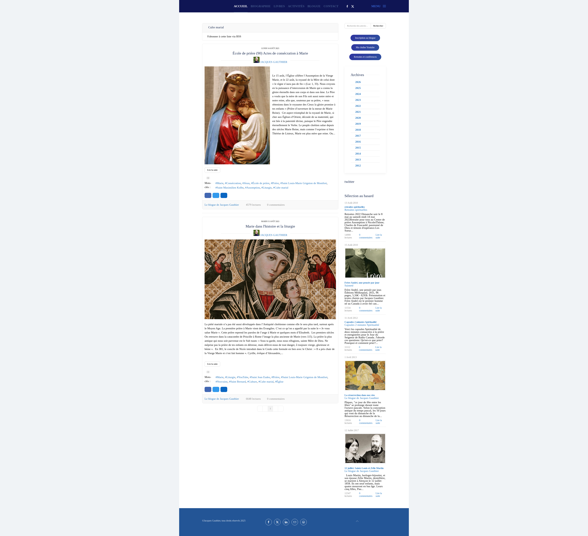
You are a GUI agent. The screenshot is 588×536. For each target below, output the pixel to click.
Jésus (247, 183)
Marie (220, 183)
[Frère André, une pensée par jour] (365, 263)
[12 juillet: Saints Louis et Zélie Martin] (365, 448)
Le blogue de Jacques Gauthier (222, 204)
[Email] (295, 522)
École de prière (261, 183)
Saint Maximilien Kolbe (230, 187)
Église (280, 381)
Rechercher (378, 26)
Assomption (253, 187)
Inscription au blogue (365, 38)
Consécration (233, 183)
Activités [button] (296, 6)
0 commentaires (276, 204)
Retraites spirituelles (356, 209)
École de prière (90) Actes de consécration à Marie (270, 53)
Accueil (241, 6)
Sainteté (349, 285)
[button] (378, 6)
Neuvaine (222, 381)
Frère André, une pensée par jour (362, 282)
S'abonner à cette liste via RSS (224, 36)
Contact (331, 6)
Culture (253, 381)
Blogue (313, 6)
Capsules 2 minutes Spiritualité (361, 322)
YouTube (243, 377)
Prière (275, 183)
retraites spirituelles (355, 207)
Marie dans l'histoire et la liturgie (270, 226)
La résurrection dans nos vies (360, 395)
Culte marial (281, 187)
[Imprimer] (303, 522)
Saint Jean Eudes (260, 377)
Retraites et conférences (365, 57)
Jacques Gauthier (273, 61)
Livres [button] (279, 6)
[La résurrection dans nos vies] (365, 375)
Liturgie (267, 187)
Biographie (261, 6)
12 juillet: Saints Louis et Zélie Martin (364, 468)
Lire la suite (212, 170)
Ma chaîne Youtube (365, 47)
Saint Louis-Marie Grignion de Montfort (304, 183)
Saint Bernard (238, 381)
